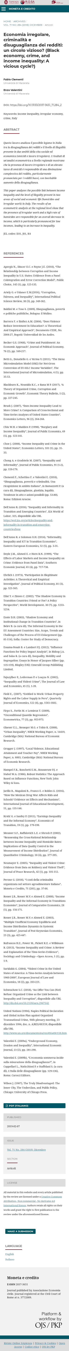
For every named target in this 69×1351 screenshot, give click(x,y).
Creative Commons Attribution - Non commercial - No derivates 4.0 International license (33, 1201)
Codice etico (32, 1346)
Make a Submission (20, 1231)
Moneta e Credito (22, 8)
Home (7, 21)
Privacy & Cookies (45, 1343)
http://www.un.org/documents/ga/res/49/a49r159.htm (35, 1033)
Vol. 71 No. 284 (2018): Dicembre (23, 24)
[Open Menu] (3, 8)
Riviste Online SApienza (18, 1343)
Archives (19, 21)
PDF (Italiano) (18, 1105)
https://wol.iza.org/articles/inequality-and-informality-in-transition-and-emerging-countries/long (28, 525)
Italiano (9, 1259)
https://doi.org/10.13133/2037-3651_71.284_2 (36, 105)
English (9, 1254)
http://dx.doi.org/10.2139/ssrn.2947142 (26, 1003)
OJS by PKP (48, 1346)
